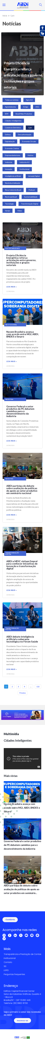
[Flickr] (32, 935)
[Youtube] (26, 935)
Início (4, 15)
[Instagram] (4, 935)
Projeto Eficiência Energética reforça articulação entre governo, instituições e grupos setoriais (23, 75)
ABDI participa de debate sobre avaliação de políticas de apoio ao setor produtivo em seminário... (21, 889)
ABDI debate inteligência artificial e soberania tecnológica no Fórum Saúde (22, 639)
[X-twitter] (20, 935)
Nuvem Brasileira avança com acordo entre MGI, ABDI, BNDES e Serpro (22, 334)
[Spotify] (37, 935)
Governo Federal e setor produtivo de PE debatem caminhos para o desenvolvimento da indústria (20, 411)
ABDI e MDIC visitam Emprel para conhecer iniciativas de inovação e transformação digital (22, 565)
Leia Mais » (11, 287)
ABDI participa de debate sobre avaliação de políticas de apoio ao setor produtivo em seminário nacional (21, 489)
